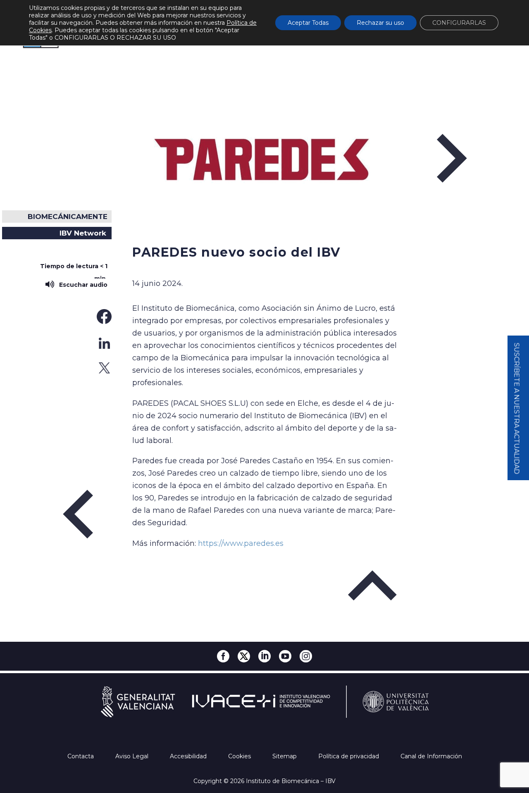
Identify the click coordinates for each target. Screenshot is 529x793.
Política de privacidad (349, 756)
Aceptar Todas (308, 22)
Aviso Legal (132, 756)
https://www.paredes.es (241, 543)
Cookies (240, 756)
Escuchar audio (81, 284)
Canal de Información (431, 756)
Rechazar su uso (380, 22)
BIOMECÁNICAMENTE (67, 216)
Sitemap (285, 756)
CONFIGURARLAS (459, 22)
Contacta (81, 756)
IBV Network (83, 233)
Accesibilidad (189, 756)
